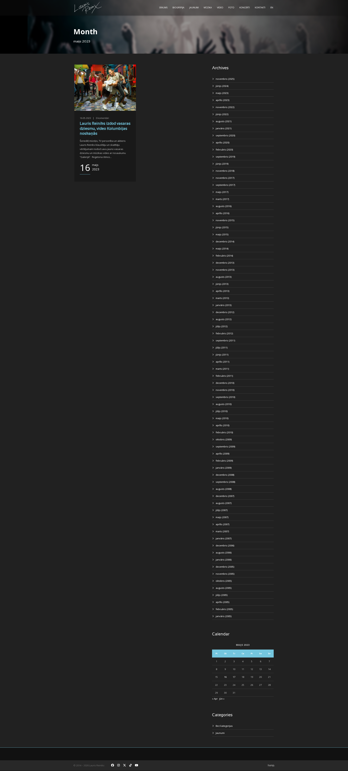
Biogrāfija (178, 7)
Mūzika (208, 7)
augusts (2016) (223, 206)
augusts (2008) (223, 489)
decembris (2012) (225, 312)
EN (271, 7)
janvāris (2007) (223, 538)
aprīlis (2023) (222, 100)
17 (234, 677)
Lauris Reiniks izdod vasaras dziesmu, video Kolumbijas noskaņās (105, 128)
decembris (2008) (225, 474)
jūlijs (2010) (221, 411)
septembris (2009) (225, 446)
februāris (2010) (224, 432)
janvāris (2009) (223, 467)
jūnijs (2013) (222, 284)
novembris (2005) (225, 573)
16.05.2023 (85, 118)
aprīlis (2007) (222, 524)
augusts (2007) (223, 503)
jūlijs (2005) (221, 595)
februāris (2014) (224, 255)
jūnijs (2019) (222, 163)
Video (220, 7)
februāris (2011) (224, 375)
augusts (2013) (223, 276)
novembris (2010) (225, 390)
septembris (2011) (225, 340)
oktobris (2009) (224, 439)
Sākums (163, 7)
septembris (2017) (225, 185)
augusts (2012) (223, 319)
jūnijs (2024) (222, 86)
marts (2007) (222, 531)
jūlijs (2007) (221, 510)
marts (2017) (222, 199)
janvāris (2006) (223, 559)
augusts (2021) (223, 121)
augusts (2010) (223, 404)
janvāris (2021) (223, 128)
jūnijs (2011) (222, 354)
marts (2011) (222, 368)
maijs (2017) (222, 192)
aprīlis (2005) (222, 602)
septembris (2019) (225, 156)
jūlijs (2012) (221, 326)
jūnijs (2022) (222, 114)
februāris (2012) (224, 333)
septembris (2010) (225, 397)
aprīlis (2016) (222, 213)
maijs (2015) (222, 234)
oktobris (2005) (224, 580)
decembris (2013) (225, 262)
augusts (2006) (223, 552)
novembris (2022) (225, 107)
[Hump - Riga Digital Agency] (271, 765)
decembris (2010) (225, 383)
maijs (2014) (222, 248)
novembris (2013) (225, 269)
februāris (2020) (224, 149)
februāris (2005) (224, 609)
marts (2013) (222, 298)
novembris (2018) (225, 170)
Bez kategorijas (224, 725)
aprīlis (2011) (222, 361)
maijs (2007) (222, 517)
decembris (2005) (225, 566)
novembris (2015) (225, 220)
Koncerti (244, 7)
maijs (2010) (222, 418)
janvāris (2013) (223, 305)
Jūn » (221, 698)
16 (225, 677)
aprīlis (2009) (222, 453)
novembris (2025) (225, 78)
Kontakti (260, 7)
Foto (231, 7)
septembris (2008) (225, 481)
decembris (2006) (225, 545)
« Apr (215, 698)
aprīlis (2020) (222, 142)
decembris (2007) (225, 496)
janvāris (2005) (223, 616)
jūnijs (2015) (222, 227)
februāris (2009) (224, 460)
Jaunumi (194, 7)
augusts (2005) (223, 588)
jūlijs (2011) (221, 347)
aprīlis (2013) (222, 291)
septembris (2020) (225, 135)
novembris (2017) (225, 177)
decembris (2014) (225, 241)
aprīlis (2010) (222, 425)
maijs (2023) (222, 93)
